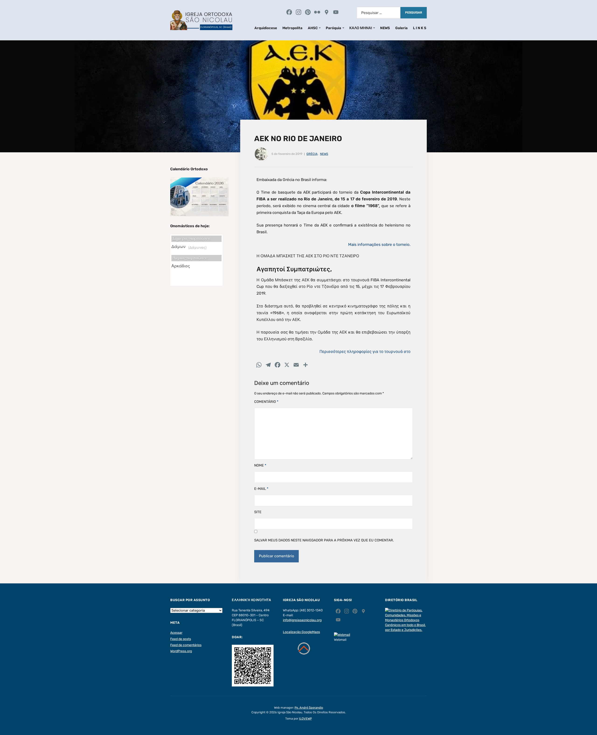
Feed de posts (180, 639)
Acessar (176, 633)
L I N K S (419, 28)
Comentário (266, 402)
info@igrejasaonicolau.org (302, 620)
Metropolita (292, 28)
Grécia (312, 154)
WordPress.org (181, 651)
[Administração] (345, 12)
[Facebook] (289, 12)
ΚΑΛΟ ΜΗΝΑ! (360, 28)
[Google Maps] (326, 12)
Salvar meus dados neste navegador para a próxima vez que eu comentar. (324, 540)
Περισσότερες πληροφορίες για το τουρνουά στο (364, 351)
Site (257, 512)
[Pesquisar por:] (378, 12)
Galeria (401, 28)
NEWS (385, 28)
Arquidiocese (265, 28)
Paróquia (333, 28)
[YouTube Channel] (335, 12)
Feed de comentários (185, 645)
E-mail (261, 489)
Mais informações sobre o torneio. (379, 244)
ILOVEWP (305, 718)
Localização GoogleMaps (301, 632)
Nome (260, 465)
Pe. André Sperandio (309, 707)
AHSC (313, 28)
